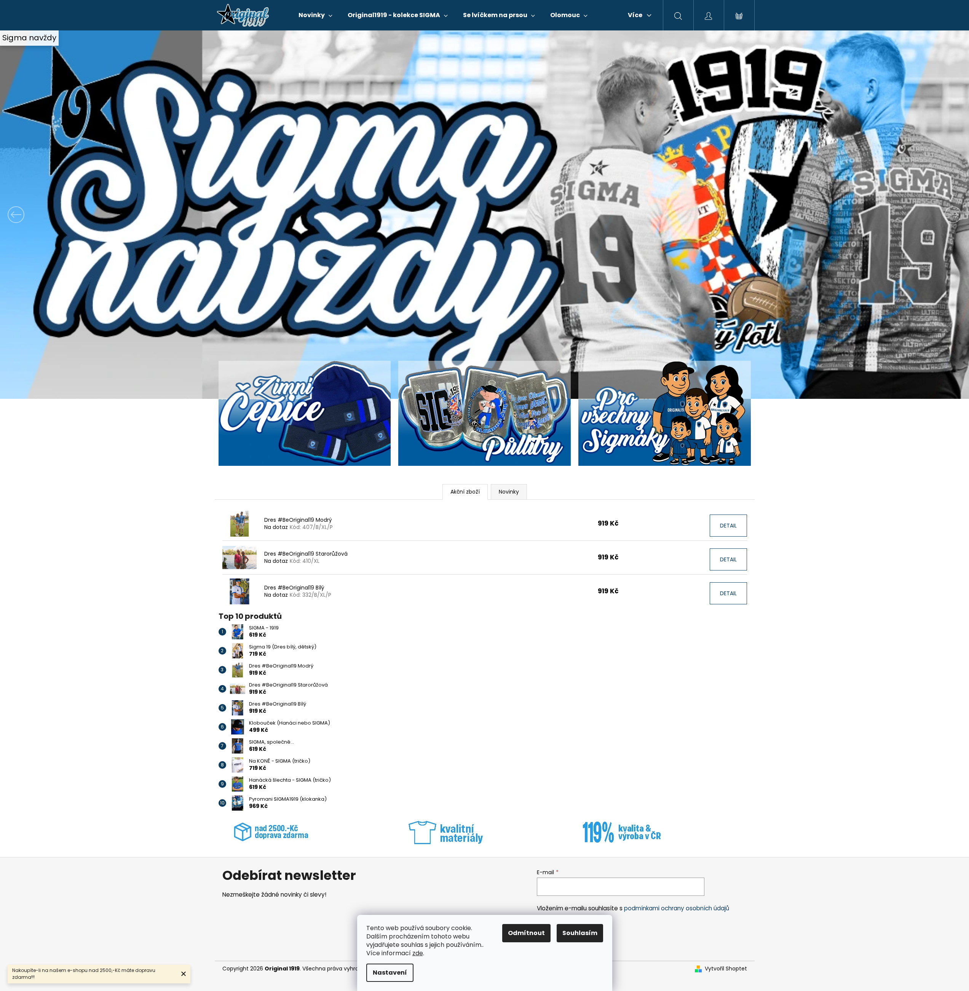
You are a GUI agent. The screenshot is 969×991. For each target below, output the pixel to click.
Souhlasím (579, 933)
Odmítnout (526, 933)
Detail (728, 525)
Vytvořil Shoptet (726, 968)
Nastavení (390, 972)
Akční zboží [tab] (465, 492)
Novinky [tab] (509, 492)
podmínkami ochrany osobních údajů (676, 908)
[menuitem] (315, 15)
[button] (72, 214)
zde (417, 953)
